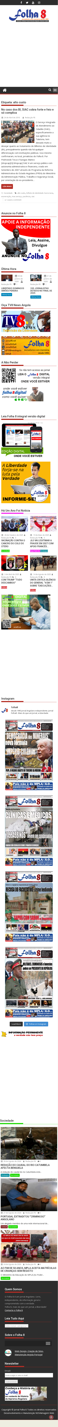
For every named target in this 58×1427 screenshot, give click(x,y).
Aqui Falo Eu (35, 551)
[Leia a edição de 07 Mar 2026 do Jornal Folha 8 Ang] (29, 982)
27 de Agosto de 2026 (12, 1213)
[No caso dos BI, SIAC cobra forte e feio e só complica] (17, 122)
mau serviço (17, 196)
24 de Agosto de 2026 (12, 1264)
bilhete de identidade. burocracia (39, 193)
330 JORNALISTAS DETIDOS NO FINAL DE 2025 (41, 290)
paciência (26, 196)
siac (33, 196)
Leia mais (7, 186)
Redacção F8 (30, 117)
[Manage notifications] (51, 1417)
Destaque (44, 551)
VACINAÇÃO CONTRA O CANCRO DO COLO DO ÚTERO (13, 543)
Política (4, 587)
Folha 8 (4, 1227)
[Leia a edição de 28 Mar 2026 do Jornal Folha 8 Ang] (29, 755)
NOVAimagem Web (45, 1413)
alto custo (21, 193)
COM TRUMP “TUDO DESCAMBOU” (11, 581)
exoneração (6, 196)
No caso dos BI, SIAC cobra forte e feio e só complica (27, 111)
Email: (8, 1370)
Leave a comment (14, 200)
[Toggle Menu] (48, 1343)
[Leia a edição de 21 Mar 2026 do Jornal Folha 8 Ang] (29, 831)
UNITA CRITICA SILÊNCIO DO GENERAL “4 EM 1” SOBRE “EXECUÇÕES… (43, 582)
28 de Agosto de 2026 (12, 1161)
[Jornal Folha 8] (4, 89)
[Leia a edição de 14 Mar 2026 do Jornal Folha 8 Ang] (29, 906)
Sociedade (8, 193)
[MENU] (55, 90)
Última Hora (6, 294)
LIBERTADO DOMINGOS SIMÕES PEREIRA (12, 289)
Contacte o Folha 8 (14, 1310)
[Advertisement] (29, 55)
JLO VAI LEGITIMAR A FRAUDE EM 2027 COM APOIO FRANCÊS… (42, 543)
